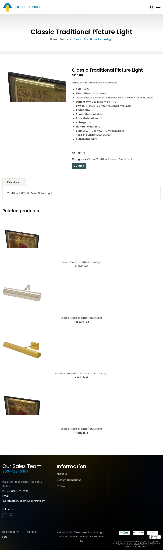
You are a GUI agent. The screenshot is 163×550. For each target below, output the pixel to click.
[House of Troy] (21, 7)
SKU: (74, 153)
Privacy (61, 486)
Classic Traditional (98, 159)
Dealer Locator (10, 531)
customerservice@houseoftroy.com (23, 500)
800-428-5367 (15, 471)
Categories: (79, 159)
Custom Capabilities (69, 480)
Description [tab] (14, 182)
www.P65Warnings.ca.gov (135, 546)
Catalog (31, 531)
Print (80, 166)
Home (53, 39)
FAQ (4, 537)
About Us (62, 473)
